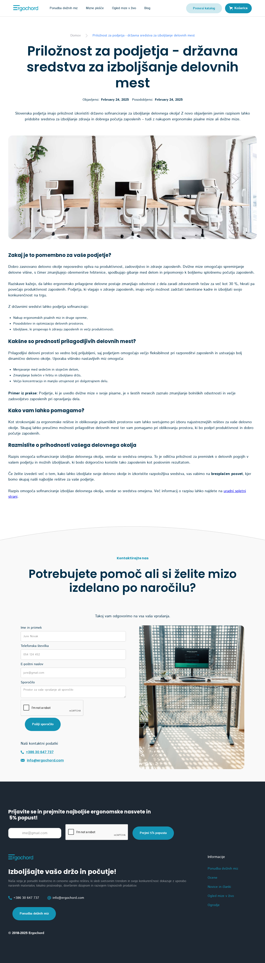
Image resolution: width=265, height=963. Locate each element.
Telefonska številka (35, 646)
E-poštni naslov (32, 664)
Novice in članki (219, 886)
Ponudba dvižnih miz (34, 913)
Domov (75, 35)
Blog (147, 8)
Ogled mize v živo (124, 8)
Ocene (212, 877)
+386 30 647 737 (40, 752)
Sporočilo (28, 682)
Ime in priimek (31, 627)
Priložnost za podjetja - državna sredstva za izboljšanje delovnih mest (144, 35)
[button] (63, 8)
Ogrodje (214, 905)
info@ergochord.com (45, 760)
